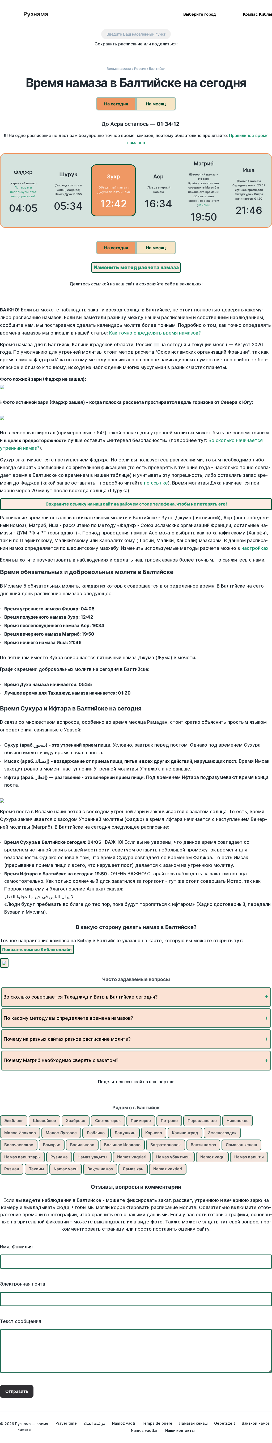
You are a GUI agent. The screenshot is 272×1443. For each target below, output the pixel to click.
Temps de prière (157, 1423)
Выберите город (199, 13)
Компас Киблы (257, 13)
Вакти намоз (203, 1144)
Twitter (119, 53)
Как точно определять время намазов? (155, 333)
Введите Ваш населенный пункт (136, 34)
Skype (130, 53)
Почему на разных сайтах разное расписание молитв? (67, 1039)
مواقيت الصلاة (94, 1423)
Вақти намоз (100, 1168)
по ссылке (156, 483)
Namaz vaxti (66, 1168)
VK (97, 53)
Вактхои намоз (256, 1423)
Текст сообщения (20, 1321)
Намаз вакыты (249, 1156)
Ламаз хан (133, 1168)
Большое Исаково (122, 1144)
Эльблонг (13, 1120)
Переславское (202, 1120)
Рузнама (35, 14)
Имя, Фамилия (16, 1246)
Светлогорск (108, 1120)
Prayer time (66, 1423)
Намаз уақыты (92, 1156)
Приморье (141, 1120)
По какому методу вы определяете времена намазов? (68, 1018)
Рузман (11, 1168)
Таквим (36, 1168)
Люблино (96, 1132)
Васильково (82, 1144)
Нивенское (238, 1120)
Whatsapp (164, 53)
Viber (141, 53)
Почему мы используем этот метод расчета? (23, 192)
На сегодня (116, 103)
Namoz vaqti (212, 1156)
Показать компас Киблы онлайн (37, 949)
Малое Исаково (20, 1132)
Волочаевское (18, 1144)
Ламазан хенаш (241, 1144)
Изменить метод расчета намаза (136, 267)
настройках (255, 548)
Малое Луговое (61, 1132)
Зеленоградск (222, 1132)
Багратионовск (165, 1144)
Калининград (185, 1132)
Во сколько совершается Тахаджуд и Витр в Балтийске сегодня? (80, 997)
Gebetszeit (224, 1423)
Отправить (16, 1391)
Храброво (75, 1120)
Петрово (169, 1120)
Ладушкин (124, 1132)
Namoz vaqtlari (131, 1156)
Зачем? (203, 205)
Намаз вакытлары (22, 1156)
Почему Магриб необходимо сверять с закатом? (60, 1060)
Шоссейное (44, 1120)
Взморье (51, 1144)
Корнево (153, 1132)
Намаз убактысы (173, 1156)
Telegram (153, 53)
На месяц (156, 103)
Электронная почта (22, 1284)
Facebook (108, 53)
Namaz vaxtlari (167, 1168)
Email (175, 53)
